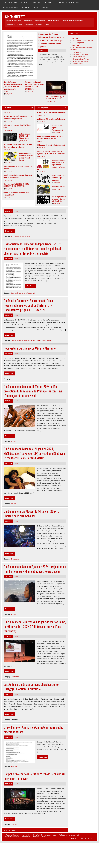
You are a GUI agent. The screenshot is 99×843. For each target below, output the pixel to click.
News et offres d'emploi (81, 59)
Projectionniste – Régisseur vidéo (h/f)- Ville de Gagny (17, 126)
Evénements (24, 2)
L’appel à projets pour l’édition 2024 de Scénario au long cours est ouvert (34, 776)
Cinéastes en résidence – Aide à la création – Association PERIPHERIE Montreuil (50, 137)
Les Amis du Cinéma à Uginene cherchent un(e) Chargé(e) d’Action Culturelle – (31, 686)
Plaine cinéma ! (78, 64)
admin (16, 211)
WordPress (82, 838)
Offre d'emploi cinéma (44, 340)
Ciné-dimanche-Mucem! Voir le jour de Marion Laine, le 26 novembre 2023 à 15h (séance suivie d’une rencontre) (35, 626)
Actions (44, 7)
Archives (36, 7)
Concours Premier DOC (58, 186)
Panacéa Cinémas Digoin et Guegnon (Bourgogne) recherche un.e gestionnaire (17, 176)
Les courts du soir (79, 57)
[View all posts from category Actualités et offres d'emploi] (32, 108)
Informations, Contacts (10, 7)
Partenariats (26, 7)
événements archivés (80, 54)
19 (14, 830)
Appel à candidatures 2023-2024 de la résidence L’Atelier (25, 136)
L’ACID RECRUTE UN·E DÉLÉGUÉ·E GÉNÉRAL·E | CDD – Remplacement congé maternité (18, 117)
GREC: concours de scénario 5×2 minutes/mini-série (51, 145)
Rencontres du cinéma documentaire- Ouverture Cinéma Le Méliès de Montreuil (26, 156)
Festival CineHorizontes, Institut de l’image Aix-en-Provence (17, 167)
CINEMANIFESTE (15, 16)
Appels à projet (42, 108)
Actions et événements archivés (68, 2)
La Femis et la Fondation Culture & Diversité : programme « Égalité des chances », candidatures (51, 152)
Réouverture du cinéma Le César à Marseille (30, 348)
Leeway (91, 838)
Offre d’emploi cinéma (10, 2)
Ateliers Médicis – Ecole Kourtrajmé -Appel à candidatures (59, 177)
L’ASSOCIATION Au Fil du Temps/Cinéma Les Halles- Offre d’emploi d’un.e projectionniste (18, 146)
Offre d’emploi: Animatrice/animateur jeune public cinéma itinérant (33, 729)
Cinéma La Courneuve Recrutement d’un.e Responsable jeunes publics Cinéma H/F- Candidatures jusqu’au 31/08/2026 (12, 86)
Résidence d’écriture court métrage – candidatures (51, 112)
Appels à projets (49, 2)
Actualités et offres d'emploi (20, 236)
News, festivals (36, 2)
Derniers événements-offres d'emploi (23, 293)
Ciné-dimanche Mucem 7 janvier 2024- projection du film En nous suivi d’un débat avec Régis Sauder (35, 569)
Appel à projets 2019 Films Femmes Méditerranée (51, 119)
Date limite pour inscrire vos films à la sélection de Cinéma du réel (59, 199)
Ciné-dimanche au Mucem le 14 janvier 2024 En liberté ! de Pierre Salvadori (32, 513)
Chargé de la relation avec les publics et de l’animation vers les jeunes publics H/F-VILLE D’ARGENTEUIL (34, 85)
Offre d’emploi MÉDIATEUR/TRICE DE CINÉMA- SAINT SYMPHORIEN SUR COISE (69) (16, 185)
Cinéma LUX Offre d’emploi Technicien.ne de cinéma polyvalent (16, 193)
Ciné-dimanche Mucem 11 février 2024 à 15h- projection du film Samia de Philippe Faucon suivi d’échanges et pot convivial (33, 391)
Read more (9, 231)
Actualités (7, 108)
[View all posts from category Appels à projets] (65, 108)
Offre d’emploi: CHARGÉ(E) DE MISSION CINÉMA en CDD (55, 97)
